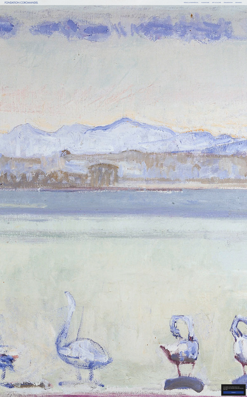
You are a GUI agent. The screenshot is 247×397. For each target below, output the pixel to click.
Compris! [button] (233, 392)
